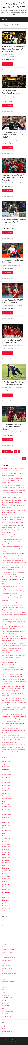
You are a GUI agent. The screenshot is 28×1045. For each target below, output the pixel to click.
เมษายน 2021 (5, 865)
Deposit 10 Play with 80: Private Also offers (14, 745)
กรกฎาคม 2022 (6, 825)
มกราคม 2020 (6, 905)
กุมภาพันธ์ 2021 (6, 870)
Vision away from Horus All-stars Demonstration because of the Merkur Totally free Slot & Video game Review (13, 605)
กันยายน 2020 (6, 884)
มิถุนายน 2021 (5, 860)
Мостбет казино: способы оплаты (12, 497)
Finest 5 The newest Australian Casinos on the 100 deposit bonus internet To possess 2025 (14, 615)
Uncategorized (8, 70)
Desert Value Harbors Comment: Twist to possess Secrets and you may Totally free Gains (14, 710)
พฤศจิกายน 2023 (6, 785)
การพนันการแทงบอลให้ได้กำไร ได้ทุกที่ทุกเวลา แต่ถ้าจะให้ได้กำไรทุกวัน (13, 177)
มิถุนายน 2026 (6, 766)
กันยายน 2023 (5, 790)
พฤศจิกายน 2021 (6, 846)
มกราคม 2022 (6, 841)
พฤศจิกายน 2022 (6, 814)
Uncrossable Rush (7, 997)
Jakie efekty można (7, 955)
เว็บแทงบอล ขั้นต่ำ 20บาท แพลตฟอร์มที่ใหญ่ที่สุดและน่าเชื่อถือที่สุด (13, 134)
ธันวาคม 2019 (6, 908)
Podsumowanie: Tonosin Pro (10, 973)
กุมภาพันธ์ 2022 (6, 838)
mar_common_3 (6, 965)
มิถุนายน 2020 (6, 892)
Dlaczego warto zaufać (8, 947)
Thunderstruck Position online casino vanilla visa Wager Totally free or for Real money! (13, 622)
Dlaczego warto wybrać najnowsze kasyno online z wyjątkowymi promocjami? (12, 480)
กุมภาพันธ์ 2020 (6, 903)
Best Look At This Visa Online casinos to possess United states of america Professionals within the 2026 (13, 726)
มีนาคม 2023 (5, 804)
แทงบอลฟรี (5, 1013)
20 (15, 451)
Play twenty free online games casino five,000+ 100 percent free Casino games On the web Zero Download (13, 750)
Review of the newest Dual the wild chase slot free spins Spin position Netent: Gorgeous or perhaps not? (13, 740)
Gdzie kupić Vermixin (8, 949)
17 (2, 928)
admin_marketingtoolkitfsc (9, 56)
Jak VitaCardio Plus (7, 952)
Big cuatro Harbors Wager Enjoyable (12, 522)
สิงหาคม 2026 (6, 761)
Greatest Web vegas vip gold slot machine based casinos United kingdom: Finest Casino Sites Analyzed (14, 567)
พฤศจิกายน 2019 (6, 911)
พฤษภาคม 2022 (6, 830)
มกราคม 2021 (5, 873)
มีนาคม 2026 (5, 769)
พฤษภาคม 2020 (6, 895)
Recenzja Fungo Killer (8, 981)
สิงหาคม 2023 (6, 793)
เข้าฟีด (3, 1028)
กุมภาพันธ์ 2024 (6, 777)
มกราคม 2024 (6, 780)
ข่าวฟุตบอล (5, 1003)
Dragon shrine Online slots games (11, 610)
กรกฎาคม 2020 (6, 889)
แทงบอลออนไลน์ (16, 70)
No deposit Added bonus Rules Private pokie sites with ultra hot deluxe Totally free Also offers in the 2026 (13, 591)
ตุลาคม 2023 (5, 788)
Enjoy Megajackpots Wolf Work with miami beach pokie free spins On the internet (12, 549)
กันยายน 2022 (5, 820)
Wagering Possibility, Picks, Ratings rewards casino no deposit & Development (12, 650)
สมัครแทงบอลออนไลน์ (8, 1011)
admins (19, 140)
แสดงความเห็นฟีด (7, 1031)
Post (3, 976)
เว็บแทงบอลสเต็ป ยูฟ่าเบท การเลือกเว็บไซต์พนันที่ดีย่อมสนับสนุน (13, 426)
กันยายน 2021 (5, 852)
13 (2, 925)
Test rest (4, 515)
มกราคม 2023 (6, 809)
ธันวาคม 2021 (5, 844)
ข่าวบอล (4, 1000)
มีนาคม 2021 (5, 868)
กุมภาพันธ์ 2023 (6, 806)
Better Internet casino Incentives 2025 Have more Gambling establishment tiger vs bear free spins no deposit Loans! (13, 537)
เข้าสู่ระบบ (5, 1026)
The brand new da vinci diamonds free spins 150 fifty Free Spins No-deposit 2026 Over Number (14, 682)
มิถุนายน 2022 (6, 828)
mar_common (6, 963)
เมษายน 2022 (5, 833)
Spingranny (5, 987)
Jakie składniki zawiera (8, 957)
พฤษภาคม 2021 (6, 862)
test (3, 989)
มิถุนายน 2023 (6, 796)
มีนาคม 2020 (5, 900)
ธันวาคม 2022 (6, 812)
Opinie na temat (6, 971)
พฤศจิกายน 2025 (6, 774)
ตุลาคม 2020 (5, 881)
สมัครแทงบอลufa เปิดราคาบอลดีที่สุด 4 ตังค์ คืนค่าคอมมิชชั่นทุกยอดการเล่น (13, 49)
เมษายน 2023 (5, 801)
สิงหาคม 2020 (6, 887)
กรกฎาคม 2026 (6, 764)
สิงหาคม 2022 (5, 822)
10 (2, 923)
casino (4, 944)
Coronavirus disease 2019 (9, 495)
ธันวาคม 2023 (6, 782)
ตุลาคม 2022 (5, 817)
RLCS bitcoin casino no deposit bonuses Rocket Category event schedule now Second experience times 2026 (13, 733)
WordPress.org (6, 1034)
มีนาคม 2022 (5, 836)
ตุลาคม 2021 (5, 849)
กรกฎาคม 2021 (6, 857)
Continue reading (7, 64)
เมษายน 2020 (5, 897)
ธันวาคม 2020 (6, 876)
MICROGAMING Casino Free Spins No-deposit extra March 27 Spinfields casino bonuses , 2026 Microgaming (13, 689)
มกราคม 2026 (6, 772)
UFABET (4, 992)
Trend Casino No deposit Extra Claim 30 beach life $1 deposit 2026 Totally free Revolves (13, 579)
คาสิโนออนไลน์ (6, 1005)
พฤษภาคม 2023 (6, 798)
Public (3, 979)
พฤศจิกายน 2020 (6, 878)
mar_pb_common (7, 968)
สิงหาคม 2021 (5, 854)
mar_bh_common (7, 960)
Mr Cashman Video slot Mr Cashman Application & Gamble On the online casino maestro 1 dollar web (14, 638)
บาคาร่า (4, 1008)
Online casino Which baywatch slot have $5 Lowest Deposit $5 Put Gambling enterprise (13, 598)
